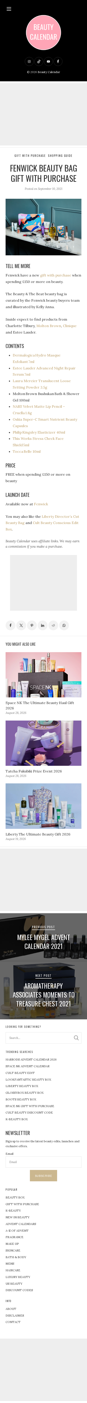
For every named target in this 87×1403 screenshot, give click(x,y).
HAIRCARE (13, 1270)
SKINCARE (13, 1250)
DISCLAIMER (15, 1315)
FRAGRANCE (14, 1237)
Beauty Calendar (49, 72)
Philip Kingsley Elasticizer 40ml (39, 432)
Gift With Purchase (30, 156)
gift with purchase (55, 275)
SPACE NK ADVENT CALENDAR (28, 1066)
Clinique (70, 326)
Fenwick (41, 504)
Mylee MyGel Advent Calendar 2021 (43, 941)
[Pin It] (32, 625)
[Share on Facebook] (10, 625)
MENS (10, 1264)
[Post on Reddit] (53, 625)
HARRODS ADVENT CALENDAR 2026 (31, 1059)
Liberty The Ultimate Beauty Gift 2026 (38, 834)
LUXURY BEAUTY (18, 1277)
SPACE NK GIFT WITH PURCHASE (30, 1106)
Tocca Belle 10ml (27, 451)
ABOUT (11, 1309)
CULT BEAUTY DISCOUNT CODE (29, 1112)
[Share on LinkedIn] (43, 625)
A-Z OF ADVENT (17, 1231)
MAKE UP (12, 1244)
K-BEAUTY (13, 1211)
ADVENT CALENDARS (21, 1224)
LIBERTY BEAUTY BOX (22, 1086)
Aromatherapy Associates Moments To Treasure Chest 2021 (44, 994)
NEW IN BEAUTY (17, 1217)
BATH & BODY (16, 1257)
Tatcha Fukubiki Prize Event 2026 (34, 771)
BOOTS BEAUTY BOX (21, 1099)
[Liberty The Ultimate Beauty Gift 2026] (43, 806)
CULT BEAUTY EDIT (20, 1073)
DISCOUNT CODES (19, 1290)
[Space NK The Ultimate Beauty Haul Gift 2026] (43, 675)
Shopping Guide (60, 156)
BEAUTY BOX (15, 1197)
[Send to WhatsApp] (64, 625)
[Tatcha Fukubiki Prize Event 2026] (43, 743)
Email (9, 1154)
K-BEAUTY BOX (17, 1119)
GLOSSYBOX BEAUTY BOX (25, 1093)
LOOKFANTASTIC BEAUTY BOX (28, 1079)
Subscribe (43, 1176)
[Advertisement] (43, 114)
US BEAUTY (14, 1284)
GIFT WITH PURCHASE (22, 1204)
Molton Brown (48, 326)
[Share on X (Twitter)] (21, 625)
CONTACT (13, 1322)
